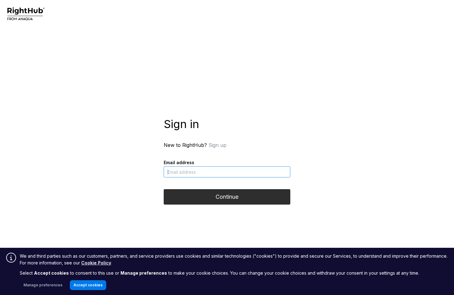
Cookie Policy (96, 262)
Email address (179, 162)
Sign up (217, 145)
